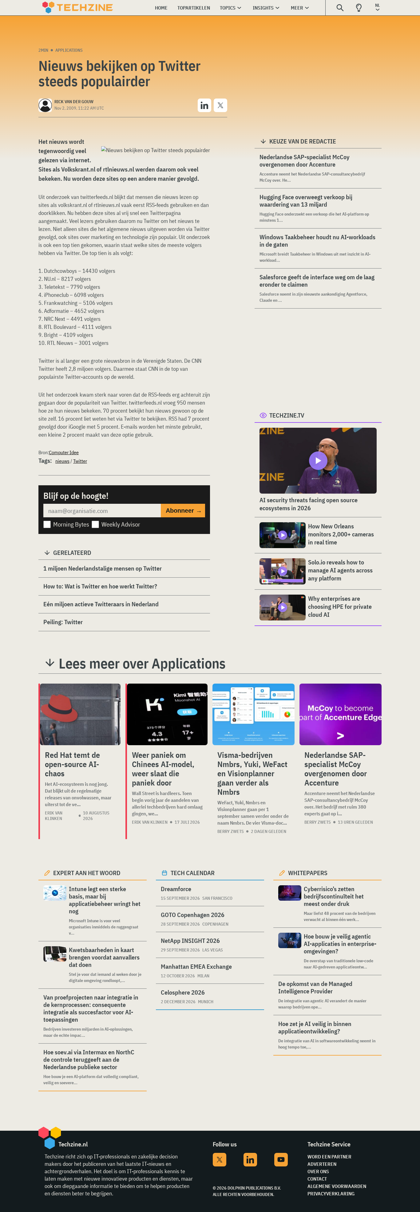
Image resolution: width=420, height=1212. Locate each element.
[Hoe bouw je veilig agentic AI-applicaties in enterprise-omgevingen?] (289, 951)
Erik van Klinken (53, 815)
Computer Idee (64, 452)
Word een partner (329, 1156)
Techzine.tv (286, 415)
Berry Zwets (230, 831)
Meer (297, 8)
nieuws (62, 461)
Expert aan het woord (87, 873)
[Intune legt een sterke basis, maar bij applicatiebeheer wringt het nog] (54, 910)
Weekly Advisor (120, 524)
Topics (228, 8)
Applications (69, 50)
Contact (317, 1179)
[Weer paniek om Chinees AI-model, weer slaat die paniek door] (167, 714)
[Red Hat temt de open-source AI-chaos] (80, 714)
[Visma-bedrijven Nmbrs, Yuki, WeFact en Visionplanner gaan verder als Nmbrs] (253, 714)
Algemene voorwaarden (336, 1186)
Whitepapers (307, 873)
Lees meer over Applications (142, 663)
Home (161, 8)
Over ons (318, 1171)
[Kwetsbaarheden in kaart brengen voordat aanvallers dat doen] (54, 965)
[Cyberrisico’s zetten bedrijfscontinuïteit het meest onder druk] (289, 904)
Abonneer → (184, 510)
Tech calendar (193, 873)
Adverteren (321, 1164)
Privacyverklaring (331, 1193)
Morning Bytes (71, 524)
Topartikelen (193, 8)
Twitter (80, 461)
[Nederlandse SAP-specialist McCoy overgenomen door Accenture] (340, 714)
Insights (263, 8)
